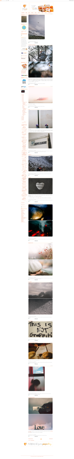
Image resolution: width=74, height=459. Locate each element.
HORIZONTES (24, 160)
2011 (22, 118)
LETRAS (37, 339)
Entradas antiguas (51, 438)
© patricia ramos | (33, 456)
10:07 (32, 361)
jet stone (22, 214)
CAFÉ (25, 133)
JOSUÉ (24, 163)
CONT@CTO (49, 12)
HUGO (23, 161)
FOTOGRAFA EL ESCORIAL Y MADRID (38, 106)
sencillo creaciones (23, 210)
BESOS (25, 130)
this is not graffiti (23, 111)
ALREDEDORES (24, 124)
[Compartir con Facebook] (37, 42)
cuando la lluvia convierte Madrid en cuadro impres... (24, 109)
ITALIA (23, 162)
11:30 (32, 277)
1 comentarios (34, 277)
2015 (22, 94)
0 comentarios (34, 105)
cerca (29, 109)
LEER (25, 165)
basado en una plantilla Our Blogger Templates (39, 456)
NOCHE (26, 175)
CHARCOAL (24, 135)
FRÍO (25, 157)
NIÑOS (23, 175)
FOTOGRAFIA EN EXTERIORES (24, 154)
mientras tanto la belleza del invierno (32, 14)
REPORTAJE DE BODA (24, 185)
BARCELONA (23, 129)
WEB (26, 12)
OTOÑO (25, 176)
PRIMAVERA (24, 181)
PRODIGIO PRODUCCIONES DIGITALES (24, 183)
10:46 (32, 105)
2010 (31, 456)
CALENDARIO (24, 134)
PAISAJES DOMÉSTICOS (24, 178)
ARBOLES (24, 127)
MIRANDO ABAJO (25, 171)
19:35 (32, 199)
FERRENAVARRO (24, 148)
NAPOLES (24, 173)
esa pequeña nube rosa (31, 86)
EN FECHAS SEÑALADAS (24, 145)
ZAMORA (24, 200)
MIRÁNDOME (24, 172)
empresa (39, 12)
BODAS (23, 132)
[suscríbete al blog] (24, 50)
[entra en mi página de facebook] (24, 53)
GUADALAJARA (24, 159)
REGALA (46, 12)
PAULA (24, 179)
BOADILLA (25, 131)
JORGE (22, 163)
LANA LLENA (23, 165)
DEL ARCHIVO (25, 141)
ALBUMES (23, 122)
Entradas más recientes (30, 438)
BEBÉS (26, 129)
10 (22, 97)
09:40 (32, 238)
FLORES (38, 83)
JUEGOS (23, 164)
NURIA (22, 176)
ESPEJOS (24, 147)
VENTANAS (24, 198)
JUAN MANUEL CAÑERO (24, 163)
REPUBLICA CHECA (24, 188)
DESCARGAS (38, 435)
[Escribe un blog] (35, 42)
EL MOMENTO (24, 143)
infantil (35, 12)
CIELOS (23, 137)
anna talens (22, 216)
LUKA (22, 167)
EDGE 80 (33, 393)
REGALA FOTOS (24, 184)
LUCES (23, 166)
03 (22, 100)
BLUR (23, 131)
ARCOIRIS (23, 128)
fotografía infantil (22, 202)
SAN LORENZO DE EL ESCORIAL (24, 190)
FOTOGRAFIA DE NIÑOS (24, 153)
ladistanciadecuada (23, 218)
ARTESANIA (25, 128)
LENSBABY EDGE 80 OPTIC (44, 393)
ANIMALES (24, 126)
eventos (42, 12)
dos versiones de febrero (31, 397)
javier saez (22, 220)
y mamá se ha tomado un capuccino (33, 342)
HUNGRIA (25, 161)
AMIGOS (23, 125)
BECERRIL (23, 130)
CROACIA (23, 138)
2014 (22, 95)
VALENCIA (25, 196)
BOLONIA (25, 132)
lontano (22, 211)
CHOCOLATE (24, 136)
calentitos (23, 107)
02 (22, 101)
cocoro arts (22, 212)
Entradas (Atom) (32, 440)
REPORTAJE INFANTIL (24, 187)
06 (22, 98)
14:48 (32, 316)
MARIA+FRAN (24, 169)
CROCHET (25, 138)
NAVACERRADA (24, 174)
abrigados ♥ (23, 106)
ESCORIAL (33, 106)
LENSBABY (40, 393)
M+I (23, 167)
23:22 (32, 150)
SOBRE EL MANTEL (24, 195)
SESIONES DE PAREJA (37, 174)
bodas (29, 12)
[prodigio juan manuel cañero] (24, 87)
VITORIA (26, 199)
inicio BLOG (23, 12)
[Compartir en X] (36, 42)
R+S (25, 183)
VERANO (23, 199)
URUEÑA (23, 196)
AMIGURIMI (26, 125)
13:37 (32, 434)
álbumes (32, 12)
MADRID (26, 167)
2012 (22, 117)
